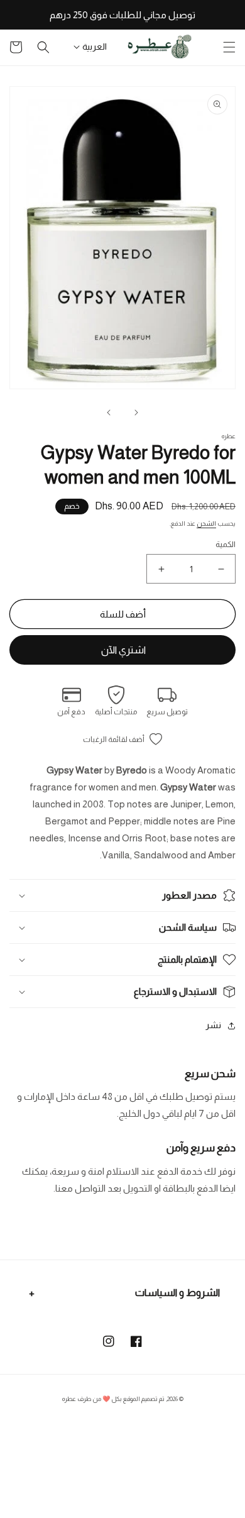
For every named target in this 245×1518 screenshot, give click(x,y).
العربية (94, 47)
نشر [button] (213, 1025)
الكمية (225, 544)
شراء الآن (122, 650)
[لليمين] (108, 412)
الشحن (206, 523)
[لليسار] (136, 412)
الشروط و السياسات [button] (177, 1292)
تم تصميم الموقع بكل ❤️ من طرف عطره (113, 1398)
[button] (229, 47)
